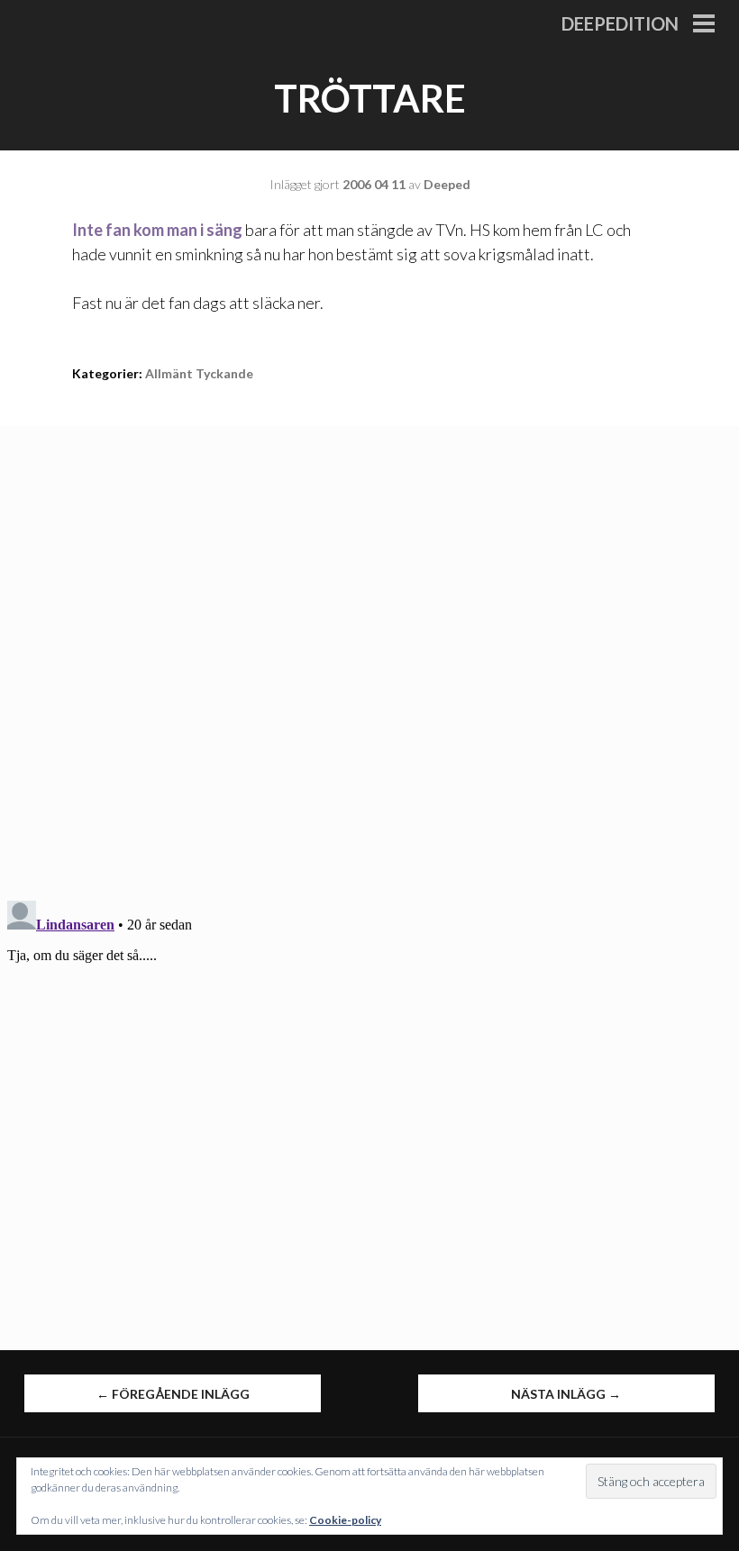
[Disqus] (369, 651)
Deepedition (620, 23)
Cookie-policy (345, 1520)
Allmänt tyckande (199, 373)
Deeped (447, 184)
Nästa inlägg (566, 1393)
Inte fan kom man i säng (157, 230)
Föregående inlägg (173, 1393)
